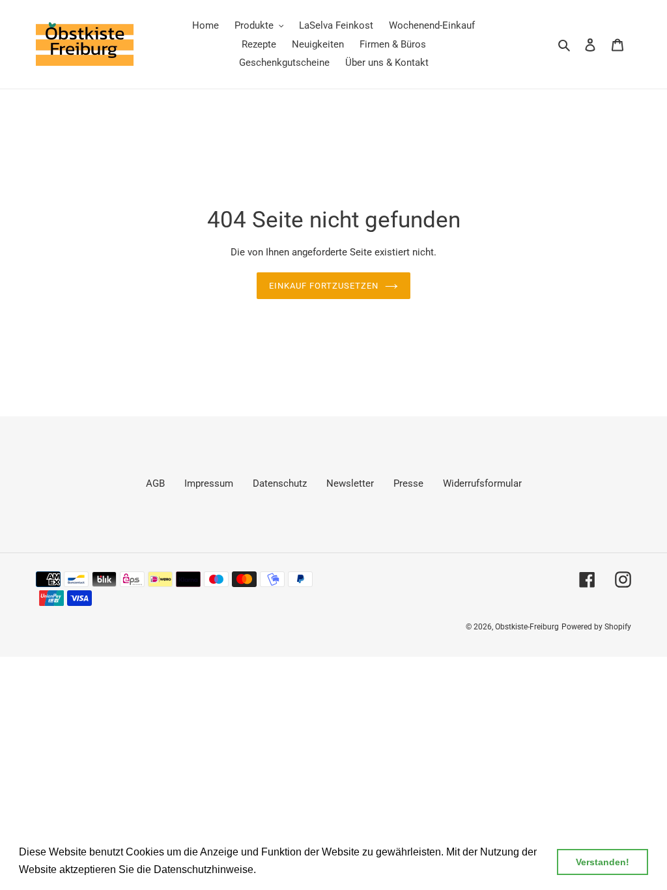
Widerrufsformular (482, 483)
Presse (408, 483)
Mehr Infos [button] (285, 869)
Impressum (208, 483)
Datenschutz (280, 483)
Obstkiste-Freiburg (527, 626)
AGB (155, 483)
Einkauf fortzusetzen (324, 286)
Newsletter (350, 483)
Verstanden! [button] (602, 862)
